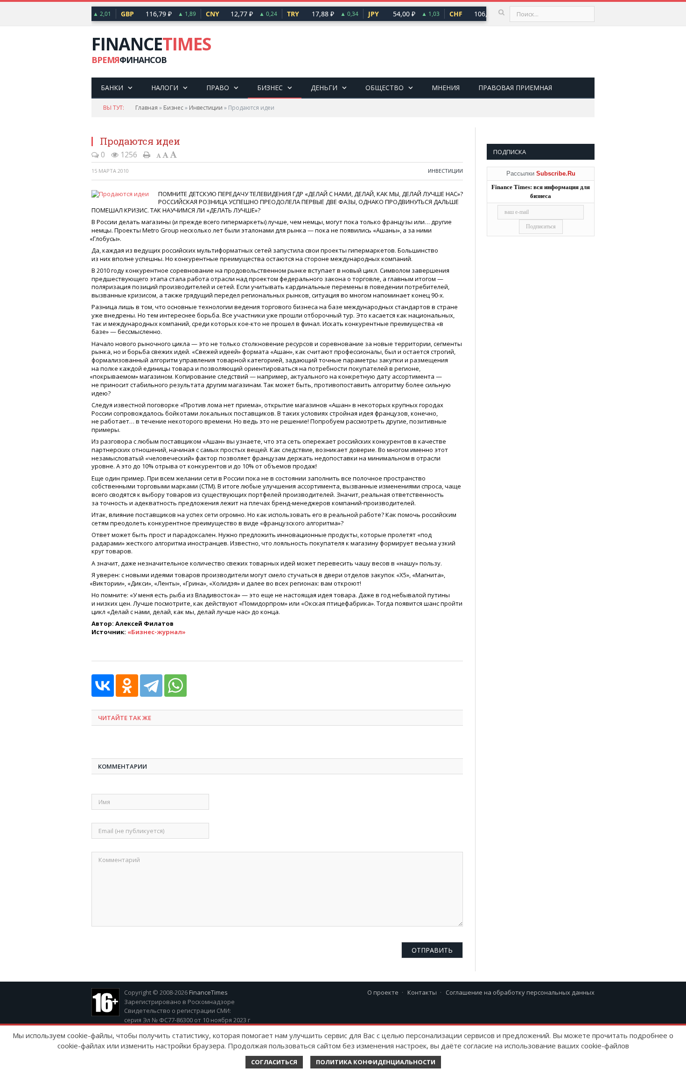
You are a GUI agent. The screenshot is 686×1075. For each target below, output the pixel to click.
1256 (128, 154)
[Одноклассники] (127, 685)
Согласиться (274, 1062)
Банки (112, 87)
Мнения (446, 87)
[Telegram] (151, 685)
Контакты (422, 992)
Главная (146, 108)
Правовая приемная (515, 87)
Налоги (164, 87)
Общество (384, 87)
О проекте (383, 992)
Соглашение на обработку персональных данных (520, 992)
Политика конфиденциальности (375, 1062)
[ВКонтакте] (102, 685)
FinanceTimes (208, 992)
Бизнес (270, 87)
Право (217, 87)
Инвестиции (206, 108)
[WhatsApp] (175, 685)
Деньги (324, 87)
